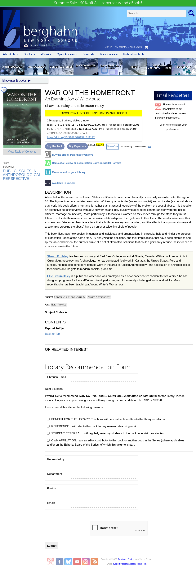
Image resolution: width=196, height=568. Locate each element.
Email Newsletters (50, 561)
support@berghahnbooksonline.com (129, 564)
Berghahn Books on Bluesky (68, 561)
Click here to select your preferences (173, 127)
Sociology (183, 66)
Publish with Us (134, 54)
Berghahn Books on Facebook (60, 561)
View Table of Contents (22, 151)
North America (58, 304)
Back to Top (52, 333)
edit (149, 146)
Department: (55, 473)
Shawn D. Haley (57, 256)
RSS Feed (94, 561)
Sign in (108, 47)
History (135, 66)
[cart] (146, 47)
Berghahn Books (126, 559)
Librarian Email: (56, 377)
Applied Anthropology (98, 297)
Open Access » (67, 54)
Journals (89, 54)
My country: (128, 47)
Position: (52, 488)
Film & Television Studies (110, 66)
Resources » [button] (109, 54)
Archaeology (37, 66)
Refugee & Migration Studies (159, 66)
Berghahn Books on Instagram (86, 561)
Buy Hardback (55, 146)
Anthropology (12, 66)
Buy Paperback (77, 146)
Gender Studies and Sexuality (69, 297)
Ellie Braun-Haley (58, 276)
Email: (51, 502)
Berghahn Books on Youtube (77, 561)
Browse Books (14, 80)
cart (146, 47)
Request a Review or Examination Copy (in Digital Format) (86, 163)
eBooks (46, 54)
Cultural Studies (61, 66)
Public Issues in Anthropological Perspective (22, 175)
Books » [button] (29, 54)
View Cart (112, 146)
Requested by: (56, 459)
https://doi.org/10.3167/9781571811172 (71, 137)
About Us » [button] (10, 54)
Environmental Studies (86, 66)
